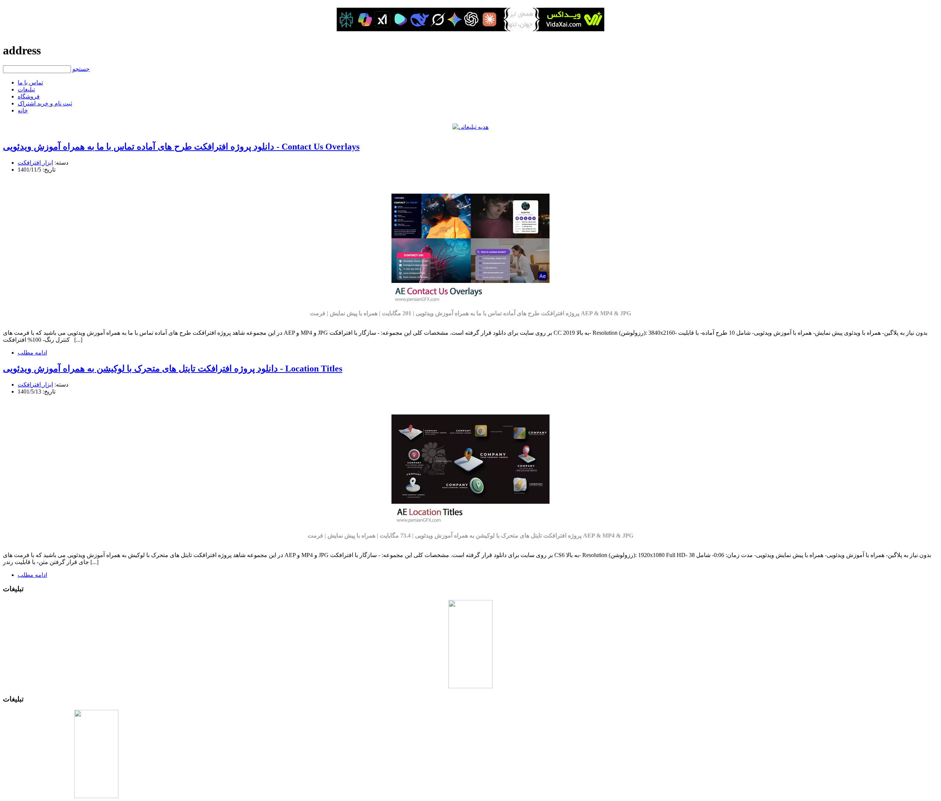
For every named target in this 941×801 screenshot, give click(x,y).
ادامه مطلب (32, 352)
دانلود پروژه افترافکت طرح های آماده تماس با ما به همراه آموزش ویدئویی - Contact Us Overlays (181, 146)
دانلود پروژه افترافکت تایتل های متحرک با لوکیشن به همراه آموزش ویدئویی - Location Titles (172, 368)
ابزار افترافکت (35, 162)
